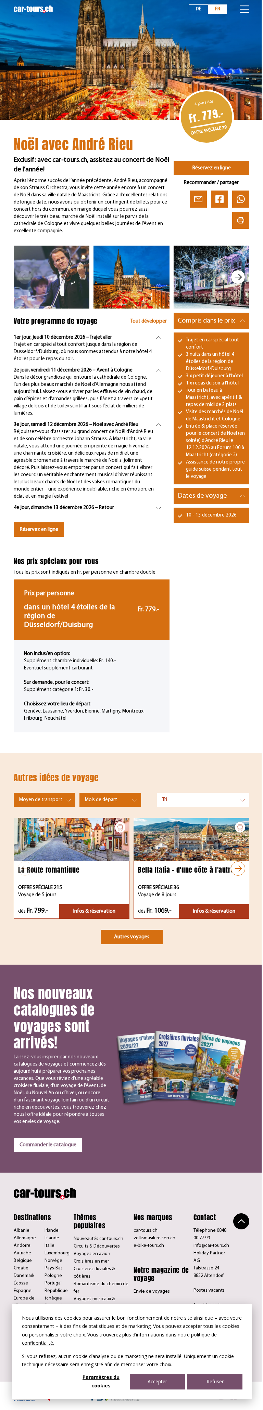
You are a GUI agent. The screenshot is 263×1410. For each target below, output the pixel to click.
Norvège (53, 1260)
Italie (49, 1245)
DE (198, 9)
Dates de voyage (202, 496)
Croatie (21, 1268)
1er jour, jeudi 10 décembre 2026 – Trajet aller (63, 337)
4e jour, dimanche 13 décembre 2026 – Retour (64, 507)
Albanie (21, 1230)
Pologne (53, 1275)
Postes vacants (209, 1290)
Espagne (23, 1290)
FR (217, 9)
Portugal (53, 1283)
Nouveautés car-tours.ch (98, 1238)
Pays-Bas (54, 1268)
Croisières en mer (91, 1261)
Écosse (21, 1283)
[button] (25, 277)
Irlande (52, 1230)
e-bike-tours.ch (149, 1245)
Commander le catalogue (48, 1145)
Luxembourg (57, 1253)
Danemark (24, 1275)
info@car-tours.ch (211, 1245)
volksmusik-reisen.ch (154, 1238)
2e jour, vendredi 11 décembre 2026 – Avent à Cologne (73, 370)
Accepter (157, 1381)
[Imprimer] (240, 220)
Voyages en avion (92, 1253)
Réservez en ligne (211, 168)
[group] (51, 277)
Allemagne (25, 1238)
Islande (52, 1238)
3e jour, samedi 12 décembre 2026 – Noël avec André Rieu (76, 424)
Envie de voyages (152, 1291)
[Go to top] (241, 1221)
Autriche (22, 1253)
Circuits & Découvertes (97, 1246)
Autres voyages (131, 937)
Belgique (23, 1260)
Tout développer (148, 321)
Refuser (215, 1381)
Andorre (22, 1245)
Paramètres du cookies (101, 1381)
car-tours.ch (146, 1230)
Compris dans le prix (206, 320)
